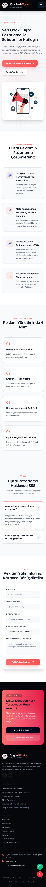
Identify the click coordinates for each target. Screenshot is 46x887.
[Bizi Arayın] (40, 874)
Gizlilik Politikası (8, 839)
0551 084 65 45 (11, 861)
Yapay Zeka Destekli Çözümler (14, 804)
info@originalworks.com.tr (16, 865)
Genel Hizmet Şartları (10, 842)
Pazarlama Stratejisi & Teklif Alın (20, 63)
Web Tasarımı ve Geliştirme (13, 789)
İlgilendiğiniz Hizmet (16, 626)
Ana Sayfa (6, 820)
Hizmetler (6, 827)
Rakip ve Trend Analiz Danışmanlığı (15, 808)
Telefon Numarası (15, 602)
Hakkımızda (6, 823)
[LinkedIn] (10, 775)
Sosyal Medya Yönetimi (11, 796)
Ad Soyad (11, 589)
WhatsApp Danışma (14, 72)
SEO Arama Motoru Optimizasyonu (16, 792)
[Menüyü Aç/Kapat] (41, 5)
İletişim (5, 835)
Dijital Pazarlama (8, 800)
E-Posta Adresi (13, 614)
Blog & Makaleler (8, 831)
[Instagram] (4, 775)
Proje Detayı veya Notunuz (18, 639)
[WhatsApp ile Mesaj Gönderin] (40, 867)
